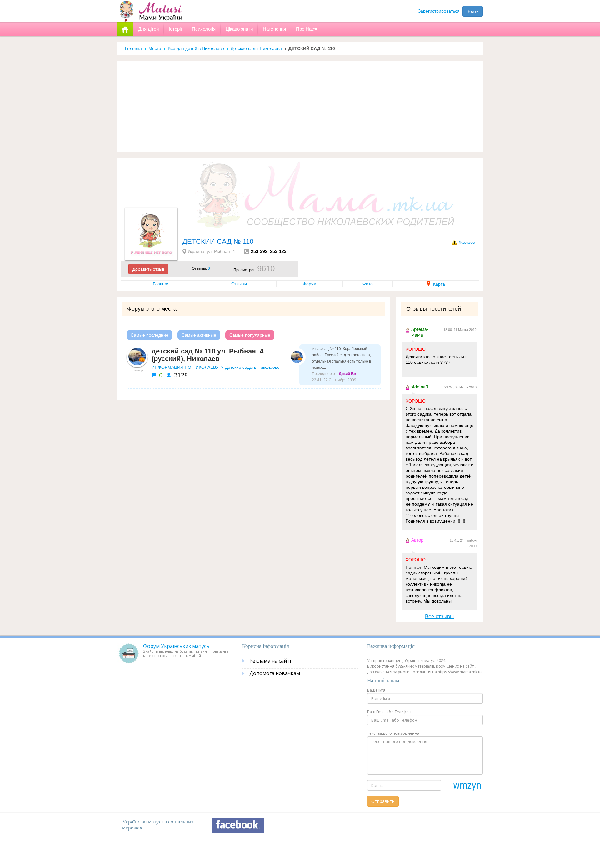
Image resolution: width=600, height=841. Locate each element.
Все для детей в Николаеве (196, 48)
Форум (310, 283)
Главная (161, 283)
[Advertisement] (300, 106)
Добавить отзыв (148, 269)
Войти (473, 11)
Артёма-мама (419, 332)
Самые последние (149, 335)
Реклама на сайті (270, 660)
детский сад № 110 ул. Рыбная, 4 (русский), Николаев (207, 355)
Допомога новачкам (274, 673)
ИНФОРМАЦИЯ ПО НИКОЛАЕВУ (185, 367)
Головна (133, 48)
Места (154, 48)
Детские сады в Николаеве (252, 367)
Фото (367, 283)
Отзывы (239, 283)
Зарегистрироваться (439, 10)
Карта (438, 284)
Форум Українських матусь (176, 646)
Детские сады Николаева (256, 48)
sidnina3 (419, 387)
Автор (417, 540)
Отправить (383, 801)
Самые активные (199, 335)
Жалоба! (468, 242)
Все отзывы (439, 616)
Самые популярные (249, 335)
